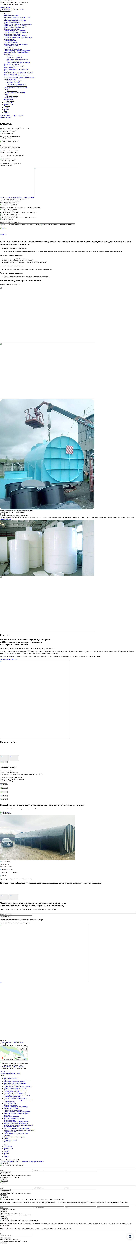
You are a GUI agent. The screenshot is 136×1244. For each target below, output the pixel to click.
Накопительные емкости (11, 64)
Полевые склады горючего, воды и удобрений (18, 72)
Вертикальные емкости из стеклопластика (17, 17)
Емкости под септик (10, 40)
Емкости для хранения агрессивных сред (17, 32)
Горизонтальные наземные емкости (15, 25)
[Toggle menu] (11, 11)
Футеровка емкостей (10, 97)
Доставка (7, 106)
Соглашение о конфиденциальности (32, 1161)
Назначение (7, 54)
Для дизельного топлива (15, 56)
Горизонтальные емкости (12, 22)
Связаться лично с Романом (8, 659)
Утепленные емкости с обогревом (14, 92)
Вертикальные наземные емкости (14, 19)
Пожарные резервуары (14, 61)
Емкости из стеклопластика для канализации (18, 37)
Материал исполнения (11, 46)
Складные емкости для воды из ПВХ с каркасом (19, 77)
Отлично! (3, 1179)
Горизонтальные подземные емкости (15, 27)
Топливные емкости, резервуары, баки (16, 87)
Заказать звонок (5, 11)
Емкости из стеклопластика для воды (15, 35)
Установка (7, 89)
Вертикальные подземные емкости (15, 20)
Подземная (10, 101)
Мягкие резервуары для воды (13, 49)
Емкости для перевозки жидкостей (15, 30)
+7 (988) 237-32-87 (17, 9)
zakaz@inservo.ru (5, 7)
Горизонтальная (12, 91)
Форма (6, 94)
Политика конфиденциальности (10, 1161)
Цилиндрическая (12, 96)
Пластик (10, 47)
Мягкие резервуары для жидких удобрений (17, 51)
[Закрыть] (4, 762)
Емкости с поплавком (10, 42)
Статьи (6, 107)
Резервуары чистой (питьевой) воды (18, 62)
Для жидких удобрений (14, 57)
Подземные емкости (10, 67)
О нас (5, 111)
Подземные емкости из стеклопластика (16, 69)
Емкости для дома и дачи (11, 29)
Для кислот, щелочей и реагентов (17, 59)
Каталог (6, 14)
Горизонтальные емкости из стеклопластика (18, 24)
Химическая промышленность (17, 86)
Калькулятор (8, 102)
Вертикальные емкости (11, 15)
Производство (8, 104)
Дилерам (6, 109)
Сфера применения (10, 79)
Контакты (7, 112)
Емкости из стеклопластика (12, 34)
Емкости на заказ (9, 39)
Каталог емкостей (5, 519)
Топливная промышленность (16, 84)
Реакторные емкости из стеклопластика (16, 76)
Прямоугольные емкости (11, 74)
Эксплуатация (8, 99)
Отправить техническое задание (10, 1073)
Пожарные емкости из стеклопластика (16, 71)
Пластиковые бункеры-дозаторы (14, 66)
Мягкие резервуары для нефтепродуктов (16, 52)
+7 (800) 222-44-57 (6, 9)
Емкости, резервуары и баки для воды (16, 44)
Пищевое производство (14, 81)
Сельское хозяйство (13, 82)
